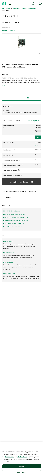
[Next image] (38, 41)
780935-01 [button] (4, 30)
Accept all (21, 466)
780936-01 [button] (12, 30)
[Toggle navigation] (10, 3)
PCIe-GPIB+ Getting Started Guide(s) (14, 214)
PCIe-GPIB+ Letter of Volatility (12, 223)
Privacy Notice (9, 457)
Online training (7, 273)
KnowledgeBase (8, 262)
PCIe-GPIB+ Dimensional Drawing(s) (14, 217)
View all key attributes (19, 182)
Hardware (16, 8)
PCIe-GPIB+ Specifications (11, 227)
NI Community (7, 253)
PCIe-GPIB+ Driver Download (12, 211)
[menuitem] (33, 4)
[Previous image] (5, 41)
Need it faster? (38, 146)
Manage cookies (21, 472)
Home (3, 8)
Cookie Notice (22, 457)
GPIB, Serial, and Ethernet (28, 8)
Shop (9, 8)
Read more (5, 86)
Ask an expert (32, 120)
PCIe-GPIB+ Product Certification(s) (14, 220)
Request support (8, 241)
